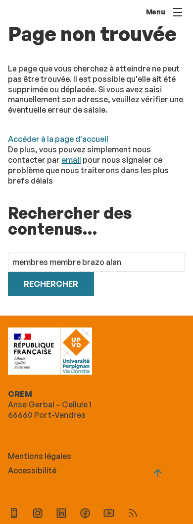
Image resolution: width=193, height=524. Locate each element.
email (71, 160)
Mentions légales (39, 456)
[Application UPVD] (14, 514)
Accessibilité (32, 470)
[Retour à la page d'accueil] (76, 352)
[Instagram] (38, 514)
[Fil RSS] (133, 514)
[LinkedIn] (61, 514)
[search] (96, 262)
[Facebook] (85, 514)
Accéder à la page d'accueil (58, 139)
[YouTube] (109, 514)
